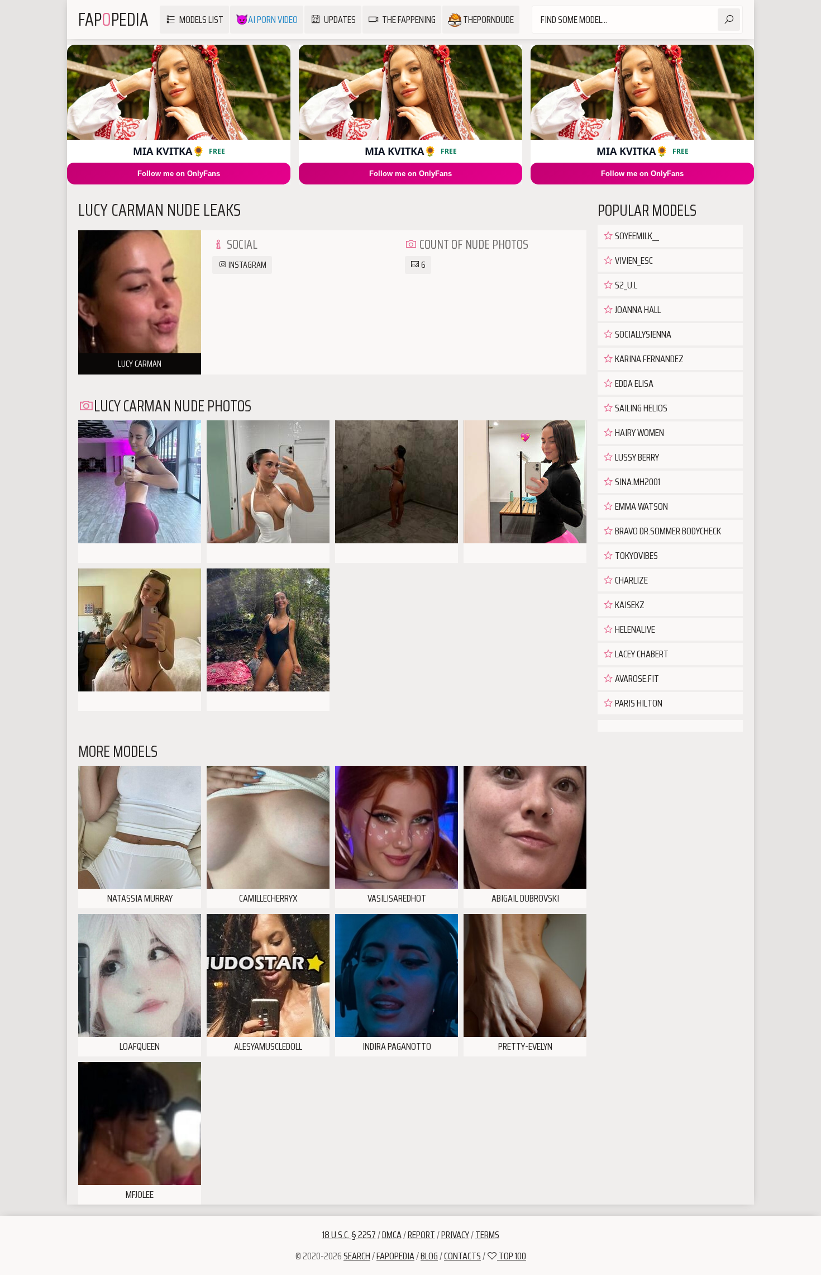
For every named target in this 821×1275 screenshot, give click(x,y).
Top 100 (511, 1256)
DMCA (392, 1235)
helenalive (634, 629)
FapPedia (113, 20)
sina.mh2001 (636, 482)
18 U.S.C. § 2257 (349, 1235)
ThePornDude (487, 19)
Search (356, 1256)
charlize (630, 580)
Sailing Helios (640, 408)
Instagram (246, 265)
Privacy (455, 1235)
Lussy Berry (636, 457)
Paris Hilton (637, 703)
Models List (201, 19)
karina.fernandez (648, 359)
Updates (340, 19)
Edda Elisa (633, 383)
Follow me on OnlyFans (178, 173)
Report (421, 1235)
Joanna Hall (637, 309)
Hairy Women (638, 432)
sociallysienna (642, 334)
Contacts (462, 1256)
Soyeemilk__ (636, 236)
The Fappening (409, 19)
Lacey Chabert (641, 654)
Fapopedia (395, 1256)
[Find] (729, 19)
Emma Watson (640, 506)
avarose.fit (636, 678)
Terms (487, 1235)
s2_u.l (625, 285)
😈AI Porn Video (267, 19)
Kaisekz (629, 605)
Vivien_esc (633, 260)
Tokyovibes (635, 555)
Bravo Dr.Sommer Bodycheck (667, 531)
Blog (429, 1256)
